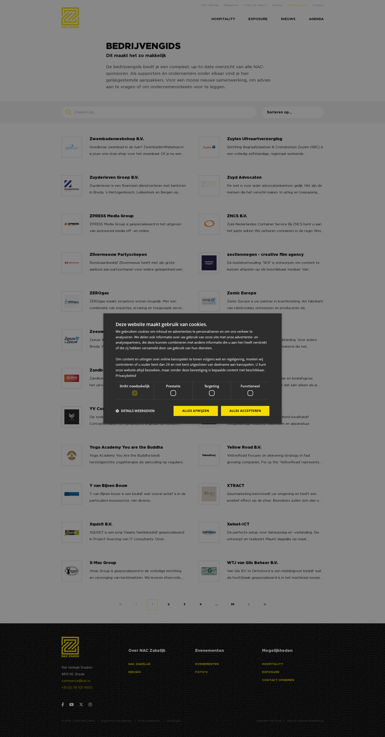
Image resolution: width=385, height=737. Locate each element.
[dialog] (192, 368)
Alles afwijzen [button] (195, 411)
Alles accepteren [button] (245, 411)
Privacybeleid (126, 375)
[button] (135, 411)
